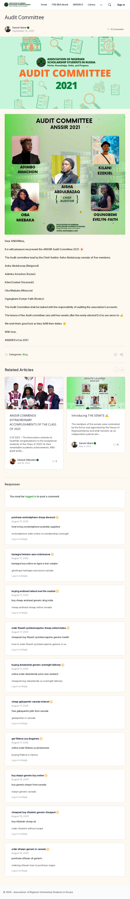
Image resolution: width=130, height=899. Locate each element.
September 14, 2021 (23, 31)
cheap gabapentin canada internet (32, 701)
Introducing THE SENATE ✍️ (90, 415)
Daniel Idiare (20, 27)
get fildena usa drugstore (27, 738)
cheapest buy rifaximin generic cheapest (35, 812)
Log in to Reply (19, 539)
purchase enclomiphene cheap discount (35, 517)
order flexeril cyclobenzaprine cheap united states (41, 628)
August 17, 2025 (20, 521)
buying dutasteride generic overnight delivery (38, 664)
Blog (25, 354)
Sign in (121, 4)
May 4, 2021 (85, 446)
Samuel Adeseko (28, 459)
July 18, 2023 (23, 463)
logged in (30, 496)
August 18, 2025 (20, 779)
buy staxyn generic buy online (30, 775)
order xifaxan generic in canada (30, 849)
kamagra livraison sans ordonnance (33, 554)
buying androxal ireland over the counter (35, 591)
